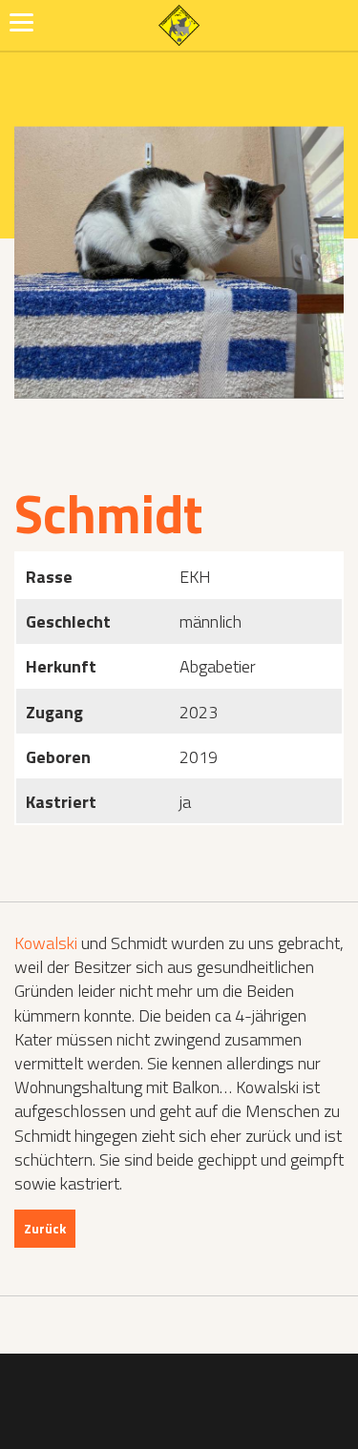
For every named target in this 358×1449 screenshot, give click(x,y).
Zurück (45, 1228)
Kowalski (45, 943)
